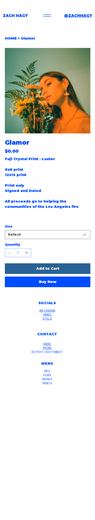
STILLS (47, 319)
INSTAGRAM (47, 311)
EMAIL (47, 344)
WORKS (47, 379)
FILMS (47, 375)
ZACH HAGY (15, 15)
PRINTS (47, 383)
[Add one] (26, 252)
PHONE (47, 348)
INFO (47, 371)
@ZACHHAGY (78, 15)
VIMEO (47, 315)
